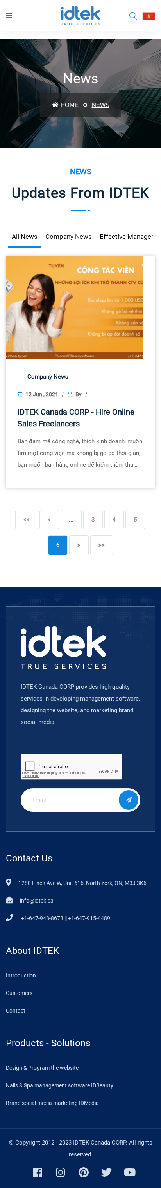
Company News (68, 236)
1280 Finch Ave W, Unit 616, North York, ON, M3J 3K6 (82, 883)
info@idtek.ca (37, 900)
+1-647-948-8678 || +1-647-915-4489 (65, 918)
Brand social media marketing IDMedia (52, 1103)
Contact (15, 1010)
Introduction (21, 975)
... (71, 519)
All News (25, 236)
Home (70, 104)
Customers (19, 993)
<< (26, 519)
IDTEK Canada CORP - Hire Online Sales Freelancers (76, 417)
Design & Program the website (42, 1068)
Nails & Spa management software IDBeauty (59, 1085)
